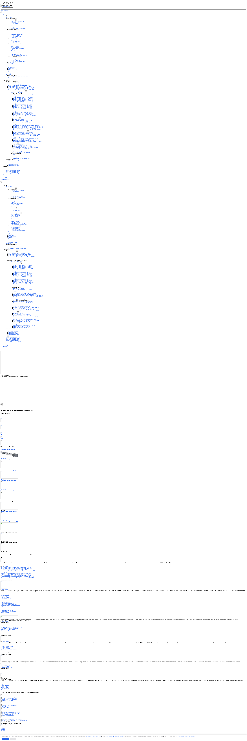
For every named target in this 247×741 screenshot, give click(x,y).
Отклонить (13, 738)
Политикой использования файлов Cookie (93, 736)
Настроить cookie (21, 738)
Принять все (5, 738)
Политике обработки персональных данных (186, 736)
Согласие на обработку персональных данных (114, 736)
